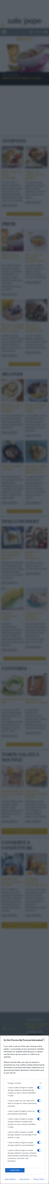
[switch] (39, 1087)
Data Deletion (10, 1179)
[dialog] (24, 1109)
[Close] (44, 1040)
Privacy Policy (38, 1179)
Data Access (24, 1179)
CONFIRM (14, 1170)
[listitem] (24, 1083)
